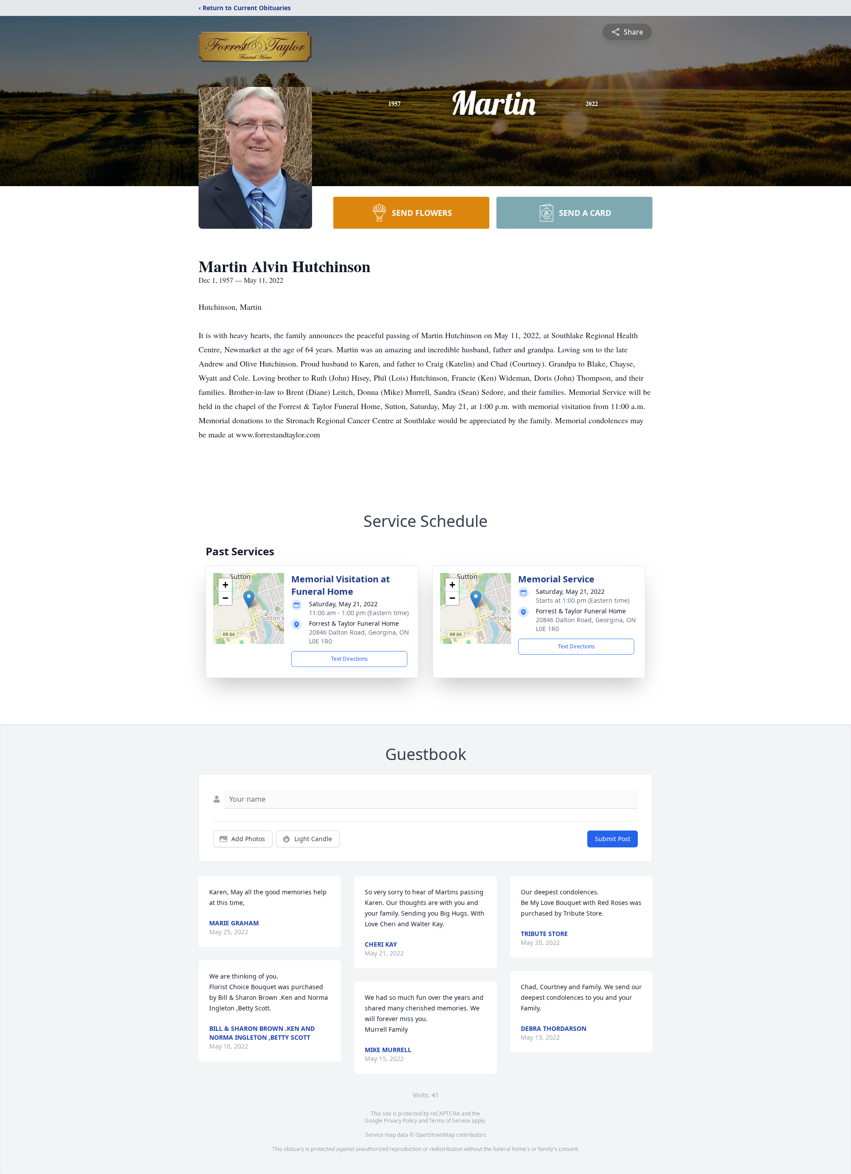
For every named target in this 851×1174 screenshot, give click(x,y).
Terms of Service (449, 1120)
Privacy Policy (400, 1120)
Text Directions (349, 659)
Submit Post (612, 839)
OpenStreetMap (435, 1135)
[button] (248, 599)
